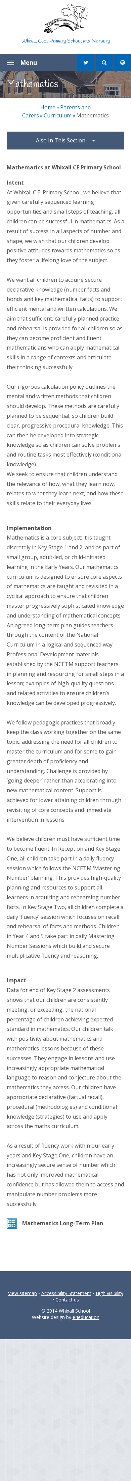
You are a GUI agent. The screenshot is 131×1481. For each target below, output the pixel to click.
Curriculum (58, 115)
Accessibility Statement (66, 1293)
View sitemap (22, 1293)
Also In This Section (60, 140)
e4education (86, 1317)
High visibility (109, 1293)
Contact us (67, 1299)
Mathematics (92, 115)
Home (47, 107)
